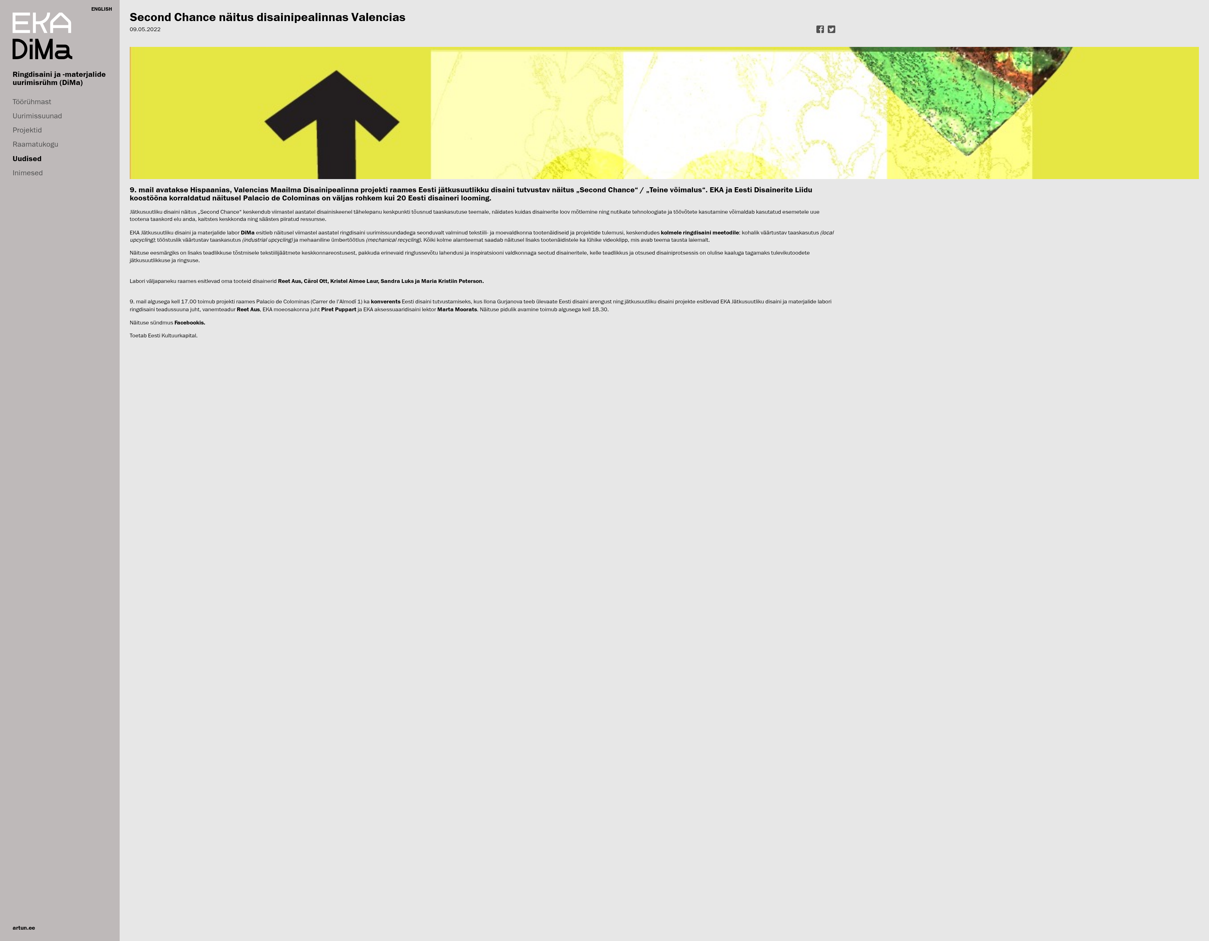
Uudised (27, 158)
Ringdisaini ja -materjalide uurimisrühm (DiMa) (59, 78)
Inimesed (28, 172)
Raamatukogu (35, 144)
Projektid (27, 129)
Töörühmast (32, 101)
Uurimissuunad (37, 115)
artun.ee (24, 927)
